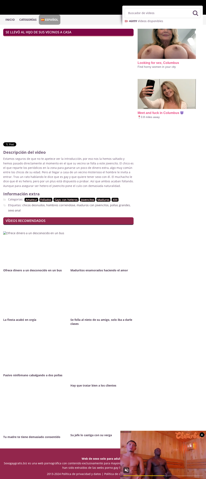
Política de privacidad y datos (81, 474)
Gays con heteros (66, 200)
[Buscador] (195, 13)
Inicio (10, 20)
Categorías (28, 20)
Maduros (103, 200)
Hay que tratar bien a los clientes (93, 385)
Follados (45, 200)
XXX (115, 200)
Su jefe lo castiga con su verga (91, 435)
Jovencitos (87, 200)
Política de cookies (116, 474)
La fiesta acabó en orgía (19, 320)
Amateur (31, 200)
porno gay (111, 468)
